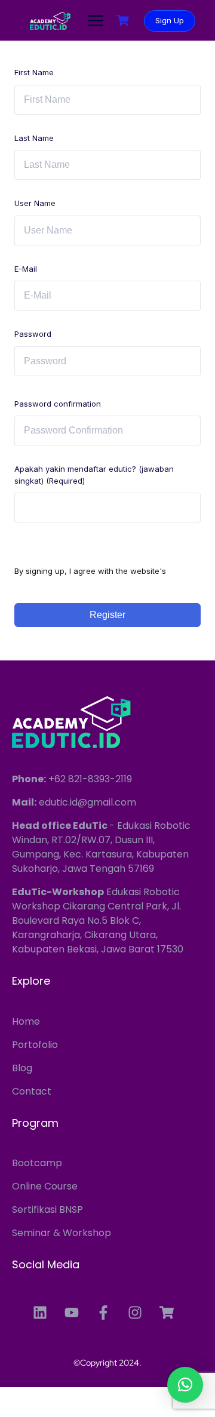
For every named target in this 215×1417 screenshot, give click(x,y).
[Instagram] (135, 1312)
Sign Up (169, 20)
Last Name (34, 138)
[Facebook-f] (103, 1312)
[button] (185, 1385)
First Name (34, 72)
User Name (35, 203)
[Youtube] (71, 1312)
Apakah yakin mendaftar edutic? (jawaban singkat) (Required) (94, 474)
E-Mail (25, 268)
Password (32, 334)
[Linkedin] (40, 1312)
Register (107, 615)
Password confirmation (57, 403)
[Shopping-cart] (166, 1312)
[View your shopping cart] (124, 20)
